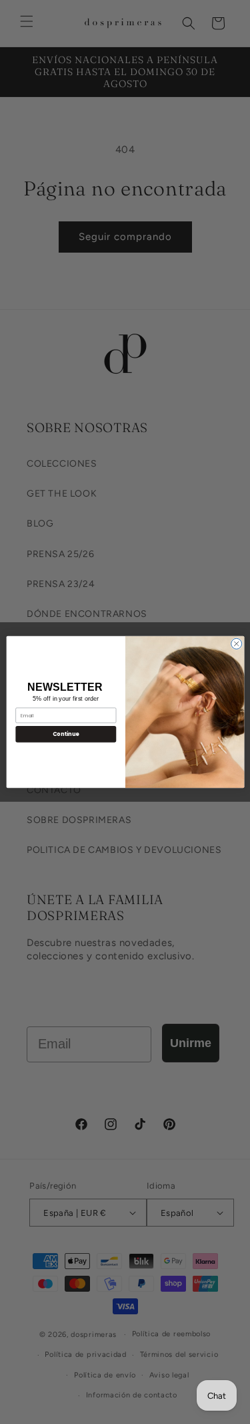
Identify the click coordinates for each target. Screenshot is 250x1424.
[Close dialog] (236, 643)
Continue (65, 733)
